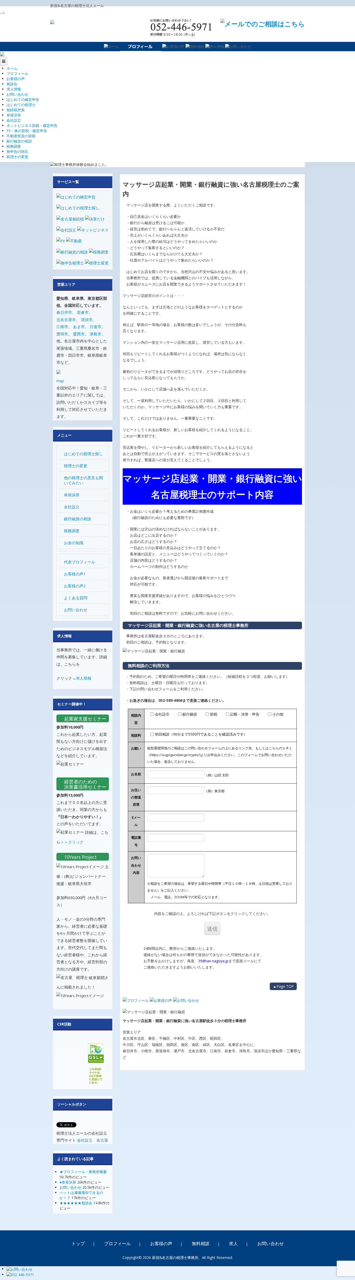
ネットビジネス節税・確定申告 (31, 125)
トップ (78, 1243)
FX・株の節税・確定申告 (26, 130)
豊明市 (62, 333)
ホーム (11, 68)
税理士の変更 (17, 156)
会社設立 (13, 120)
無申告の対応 (17, 151)
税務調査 (13, 146)
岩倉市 (83, 312)
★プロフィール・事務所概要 (83, 1171)
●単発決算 (68, 1182)
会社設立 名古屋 (92, 1140)
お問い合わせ (17, 94)
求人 (233, 1243)
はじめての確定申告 (22, 99)
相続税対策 (15, 109)
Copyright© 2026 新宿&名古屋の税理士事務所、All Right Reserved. (177, 1257)
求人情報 (13, 89)
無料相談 (200, 1243)
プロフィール (17, 73)
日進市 (95, 326)
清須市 (87, 319)
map (60, 380)
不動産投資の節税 (21, 135)
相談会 (11, 83)
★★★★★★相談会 (76, 1202)
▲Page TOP (283, 986)
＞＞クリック (72, 841)
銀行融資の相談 (19, 141)
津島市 (95, 333)
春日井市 (64, 312)
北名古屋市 (66, 319)
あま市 (79, 326)
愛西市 (79, 333)
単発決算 (13, 115)
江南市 (62, 326)
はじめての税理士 (21, 104)
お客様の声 (15, 78)
